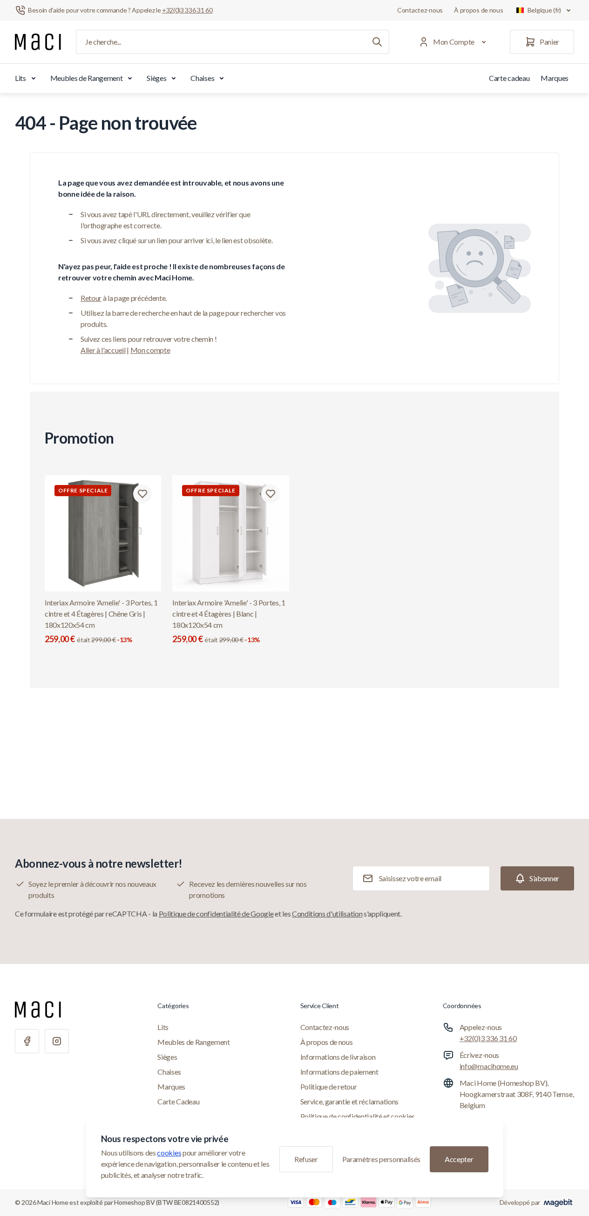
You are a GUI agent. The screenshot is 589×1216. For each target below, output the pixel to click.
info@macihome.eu (489, 1066)
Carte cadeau (509, 77)
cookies (169, 1152)
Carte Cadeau (178, 1101)
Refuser (306, 1159)
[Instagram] (57, 1041)
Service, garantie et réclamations (349, 1101)
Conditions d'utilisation (327, 913)
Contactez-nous (420, 10)
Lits (20, 77)
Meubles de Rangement (86, 77)
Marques (555, 77)
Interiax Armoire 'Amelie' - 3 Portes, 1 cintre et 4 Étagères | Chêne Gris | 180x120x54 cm (101, 621)
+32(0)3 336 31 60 (488, 1038)
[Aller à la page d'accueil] (38, 41)
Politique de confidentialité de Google (216, 913)
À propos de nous (478, 10)
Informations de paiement (339, 1071)
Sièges (156, 77)
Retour (91, 297)
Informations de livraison (338, 1056)
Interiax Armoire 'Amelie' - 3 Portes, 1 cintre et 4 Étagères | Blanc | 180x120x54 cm (228, 621)
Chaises (202, 77)
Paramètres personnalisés (381, 1159)
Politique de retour (328, 1086)
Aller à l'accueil (103, 350)
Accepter (459, 1159)
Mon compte (150, 350)
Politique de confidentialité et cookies (357, 1116)
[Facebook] (27, 1041)
